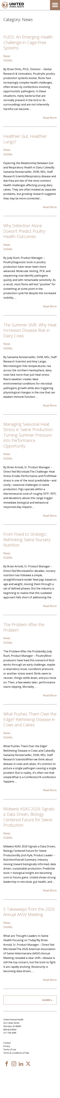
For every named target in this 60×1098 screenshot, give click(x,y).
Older (46, 1000)
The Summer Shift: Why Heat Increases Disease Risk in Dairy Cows (30, 330)
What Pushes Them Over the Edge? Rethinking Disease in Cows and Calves (29, 719)
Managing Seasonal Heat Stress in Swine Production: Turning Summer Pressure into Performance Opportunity (28, 435)
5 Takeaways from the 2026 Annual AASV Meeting (29, 911)
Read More (50, 118)
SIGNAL (8, 60)
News (6, 56)
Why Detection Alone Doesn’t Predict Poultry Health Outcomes (24, 231)
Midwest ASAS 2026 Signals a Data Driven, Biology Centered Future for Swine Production (28, 817)
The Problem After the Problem (23, 627)
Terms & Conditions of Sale (16, 1052)
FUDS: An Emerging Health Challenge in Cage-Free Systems (28, 42)
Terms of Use (9, 1049)
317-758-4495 (9, 1032)
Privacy (6, 1046)
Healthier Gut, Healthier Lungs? (25, 138)
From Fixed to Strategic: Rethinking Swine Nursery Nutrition (26, 539)
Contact (7, 1042)
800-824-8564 (9, 1029)
